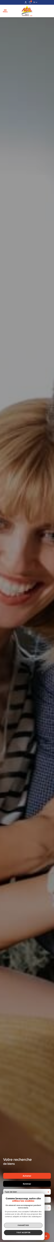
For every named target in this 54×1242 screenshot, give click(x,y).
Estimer (27, 1183)
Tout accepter (23, 1232)
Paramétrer (23, 1225)
